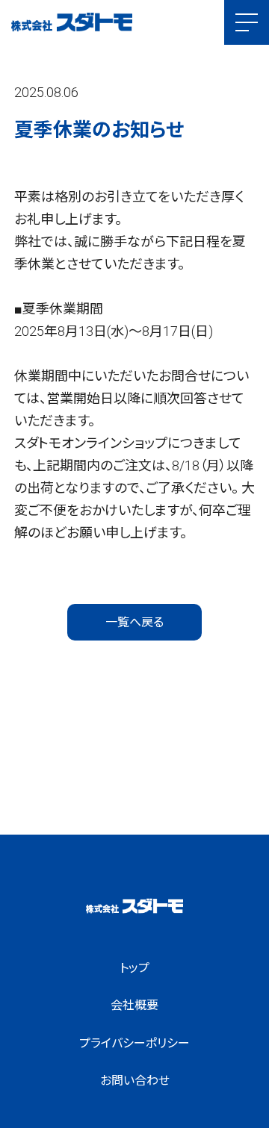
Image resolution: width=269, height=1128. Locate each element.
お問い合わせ (135, 1081)
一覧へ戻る (134, 622)
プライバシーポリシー (134, 1043)
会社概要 (134, 1005)
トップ (134, 968)
